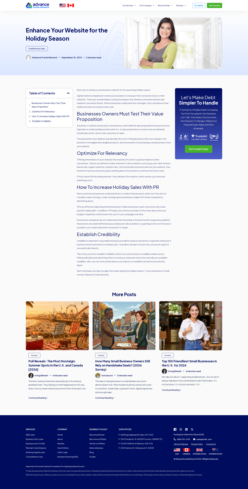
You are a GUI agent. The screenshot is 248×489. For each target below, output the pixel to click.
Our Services (127, 5)
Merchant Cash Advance (36, 448)
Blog (92, 452)
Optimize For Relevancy (43, 111)
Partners (179, 5)
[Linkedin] (186, 429)
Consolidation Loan (34, 457)
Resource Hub (164, 5)
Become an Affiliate (98, 439)
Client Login (62, 452)
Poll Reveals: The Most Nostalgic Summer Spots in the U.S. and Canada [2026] (55, 365)
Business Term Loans (34, 439)
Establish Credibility (41, 121)
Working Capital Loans (35, 452)
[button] (68, 93)
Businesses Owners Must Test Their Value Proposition (49, 105)
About (60, 439)
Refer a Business (96, 448)
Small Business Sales (37, 49)
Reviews (60, 443)
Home (60, 435)
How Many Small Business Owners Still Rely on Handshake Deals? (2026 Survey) (122, 365)
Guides (93, 457)
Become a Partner (97, 435)
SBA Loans (30, 435)
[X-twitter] (192, 429)
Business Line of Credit (35, 443)
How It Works (63, 448)
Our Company (146, 5)
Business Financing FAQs (67, 457)
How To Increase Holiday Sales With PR (50, 116)
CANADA (186, 454)
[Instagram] (180, 429)
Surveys (34, 355)
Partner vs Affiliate (97, 443)
